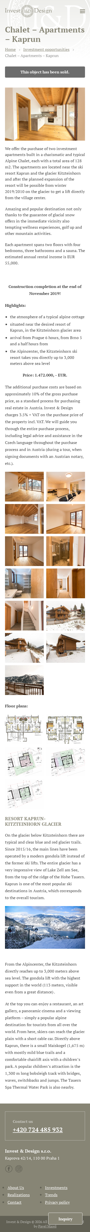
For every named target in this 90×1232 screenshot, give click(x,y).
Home (10, 49)
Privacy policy (57, 1202)
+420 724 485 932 (38, 1130)
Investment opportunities (46, 49)
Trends (51, 1195)
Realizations (19, 1195)
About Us (16, 1187)
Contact (15, 1202)
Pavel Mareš (47, 1226)
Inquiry (65, 1219)
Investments (56, 1187)
